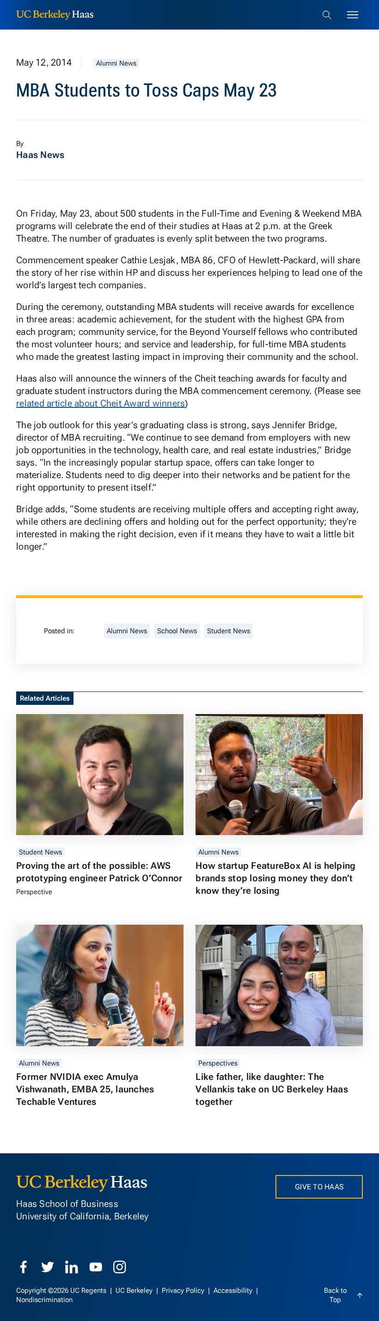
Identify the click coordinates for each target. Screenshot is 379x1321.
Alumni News (116, 63)
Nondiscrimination (44, 1300)
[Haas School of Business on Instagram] (119, 1267)
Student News (228, 631)
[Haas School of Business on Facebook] (23, 1267)
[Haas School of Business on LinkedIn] (71, 1267)
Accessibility (234, 1290)
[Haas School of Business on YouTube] (95, 1267)
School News (177, 631)
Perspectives (218, 1063)
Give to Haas (319, 1186)
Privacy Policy (184, 1290)
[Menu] (352, 15)
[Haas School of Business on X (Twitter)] (47, 1267)
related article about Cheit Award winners (100, 403)
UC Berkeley (135, 1290)
